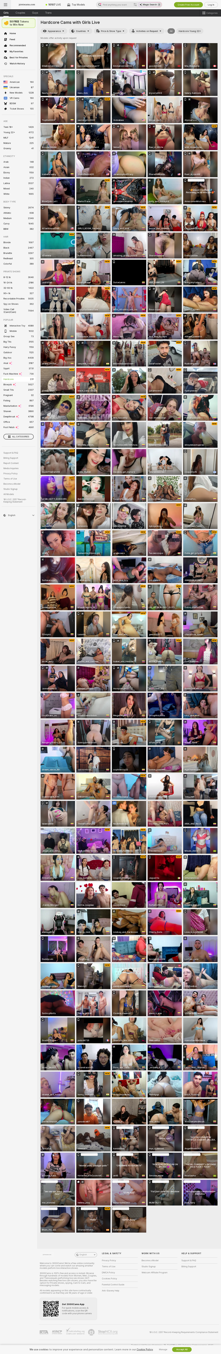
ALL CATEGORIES (20, 436)
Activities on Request (147, 31)
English (83, 1254)
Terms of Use (10, 479)
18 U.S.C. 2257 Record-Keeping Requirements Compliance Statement (183, 1332)
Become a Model (11, 484)
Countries (81, 31)
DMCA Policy (108, 1272)
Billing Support (10, 458)
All (171, 31)
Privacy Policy (10, 473)
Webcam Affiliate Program (154, 1272)
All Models (8, 494)
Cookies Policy (109, 1278)
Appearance (54, 31)
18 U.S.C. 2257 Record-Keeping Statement (14, 500)
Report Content (11, 463)
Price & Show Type (111, 31)
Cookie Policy (145, 1349)
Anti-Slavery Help (110, 1290)
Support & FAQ (10, 453)
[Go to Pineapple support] (91, 1332)
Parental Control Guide (113, 1284)
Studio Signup (10, 489)
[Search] (135, 4)
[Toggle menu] (5, 4)
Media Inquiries (11, 468)
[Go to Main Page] (26, 4)
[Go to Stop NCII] (108, 1332)
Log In (211, 4)
